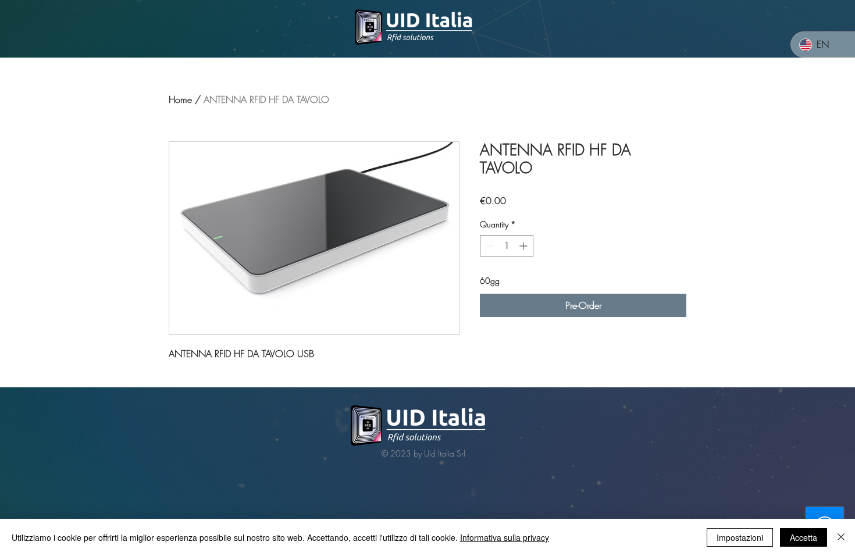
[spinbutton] (506, 246)
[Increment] (524, 246)
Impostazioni (740, 537)
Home (180, 99)
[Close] (841, 537)
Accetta (803, 537)
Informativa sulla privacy (504, 537)
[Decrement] (489, 246)
